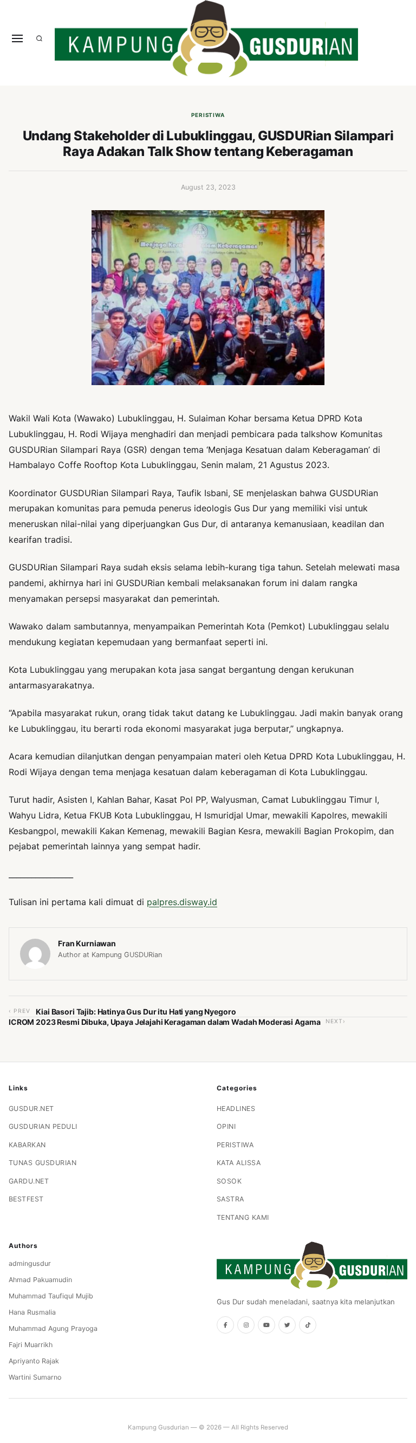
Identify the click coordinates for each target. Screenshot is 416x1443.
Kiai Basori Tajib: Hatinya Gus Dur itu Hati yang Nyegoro (136, 1011)
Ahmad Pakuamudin (40, 1280)
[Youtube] (266, 1325)
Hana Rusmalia (32, 1312)
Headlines (236, 1108)
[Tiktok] (307, 1325)
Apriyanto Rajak (34, 1361)
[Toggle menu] (17, 38)
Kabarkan (27, 1145)
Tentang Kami (243, 1217)
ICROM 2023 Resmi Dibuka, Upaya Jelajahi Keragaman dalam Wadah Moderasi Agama (164, 1021)
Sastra (230, 1199)
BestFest (26, 1199)
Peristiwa (207, 115)
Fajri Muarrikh (31, 1345)
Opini (226, 1126)
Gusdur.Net (31, 1108)
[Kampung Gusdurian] (206, 38)
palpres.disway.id (182, 901)
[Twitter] (287, 1325)
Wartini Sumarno (35, 1377)
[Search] (39, 38)
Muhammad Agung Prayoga (53, 1328)
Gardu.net (29, 1181)
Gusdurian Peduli (43, 1126)
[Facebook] (225, 1325)
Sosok (229, 1181)
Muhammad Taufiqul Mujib (51, 1296)
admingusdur (30, 1263)
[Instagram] (246, 1325)
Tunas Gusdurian (43, 1163)
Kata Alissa (239, 1163)
